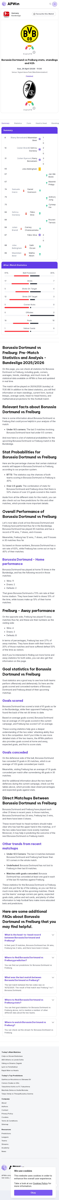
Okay (33, 1192)
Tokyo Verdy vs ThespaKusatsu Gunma (17, 1094)
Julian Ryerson (24, 158)
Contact (5, 1110)
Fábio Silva (32, 235)
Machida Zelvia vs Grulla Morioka (15, 1090)
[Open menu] (54, 4)
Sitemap (5, 1124)
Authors (5, 1106)
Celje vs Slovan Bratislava (12, 1056)
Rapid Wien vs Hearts (10, 1070)
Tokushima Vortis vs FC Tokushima (16, 1087)
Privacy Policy (7, 1114)
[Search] (50, 4)
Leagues (5, 1137)
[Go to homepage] (10, 4)
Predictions (6, 1134)
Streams (5, 1144)
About (4, 1103)
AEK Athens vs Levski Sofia (12, 1060)
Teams (4, 1141)
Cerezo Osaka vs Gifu (10, 1083)
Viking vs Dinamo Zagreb (12, 1063)
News (4, 1151)
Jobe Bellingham (29, 169)
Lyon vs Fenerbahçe (10, 1067)
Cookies (5, 1117)
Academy (5, 1148)
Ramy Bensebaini (19, 137)
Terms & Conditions (10, 1121)
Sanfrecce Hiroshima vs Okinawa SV (16, 1079)
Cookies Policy (40, 1183)
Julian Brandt (23, 148)
